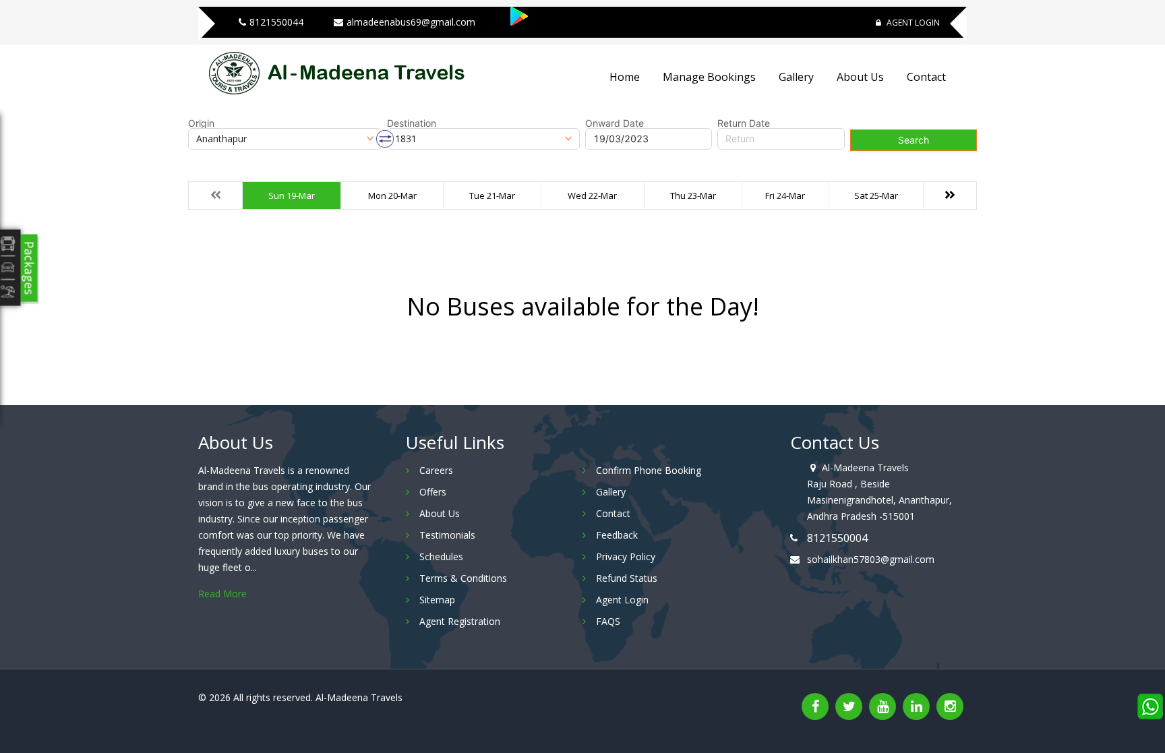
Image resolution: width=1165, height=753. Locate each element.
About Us (860, 76)
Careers (436, 470)
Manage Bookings (709, 76)
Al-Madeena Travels (359, 697)
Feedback (617, 535)
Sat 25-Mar (876, 195)
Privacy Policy (625, 556)
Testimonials (447, 535)
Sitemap (437, 599)
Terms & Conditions (463, 578)
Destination (411, 123)
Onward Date (614, 123)
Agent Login (912, 22)
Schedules (441, 556)
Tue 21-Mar (492, 195)
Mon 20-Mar (392, 195)
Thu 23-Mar (693, 195)
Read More (222, 593)
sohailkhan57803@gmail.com (870, 559)
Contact (926, 76)
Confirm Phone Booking (648, 470)
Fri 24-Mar (785, 195)
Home (624, 76)
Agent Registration (459, 621)
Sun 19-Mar (291, 195)
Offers (432, 491)
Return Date (743, 123)
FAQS (608, 621)
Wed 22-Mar (592, 195)
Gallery (796, 76)
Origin (201, 123)
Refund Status (626, 578)
